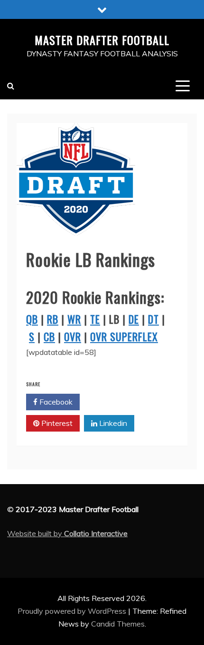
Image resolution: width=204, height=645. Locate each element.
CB (49, 336)
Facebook (55, 401)
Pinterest (56, 423)
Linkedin (112, 423)
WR (74, 319)
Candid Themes (118, 623)
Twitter (111, 401)
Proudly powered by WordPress (73, 611)
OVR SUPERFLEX (124, 336)
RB (52, 319)
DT (153, 319)
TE (95, 319)
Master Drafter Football (102, 39)
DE (134, 319)
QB (32, 319)
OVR (72, 336)
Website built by (67, 533)
